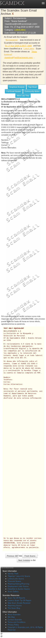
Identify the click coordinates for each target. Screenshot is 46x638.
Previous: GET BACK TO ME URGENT (13, 556)
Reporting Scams (15, 605)
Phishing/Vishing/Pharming (18, 583)
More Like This (23, 95)
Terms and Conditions (16, 622)
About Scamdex (14, 614)
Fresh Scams (30, 556)
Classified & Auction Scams (19, 589)
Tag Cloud (32, 87)
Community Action (32, 91)
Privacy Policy (13, 624)
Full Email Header (14, 91)
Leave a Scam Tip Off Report (19, 600)
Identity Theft (13, 573)
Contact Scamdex (15, 619)
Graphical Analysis (16, 87)
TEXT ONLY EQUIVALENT (14, 328)
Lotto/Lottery (20, 30)
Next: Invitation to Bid (24, 560)
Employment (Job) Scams (18, 586)
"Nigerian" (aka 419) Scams (19, 576)
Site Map (11, 617)
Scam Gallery (13, 591)
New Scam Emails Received (19, 603)
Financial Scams (14, 581)
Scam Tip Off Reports (16, 597)
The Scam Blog (14, 608)
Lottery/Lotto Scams (16, 578)
